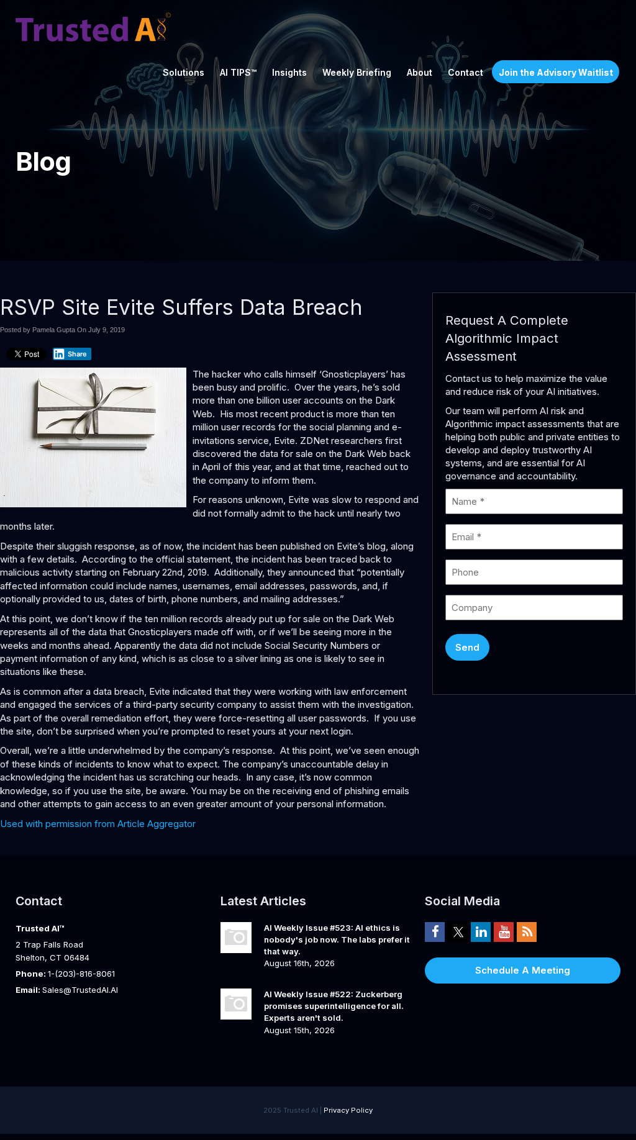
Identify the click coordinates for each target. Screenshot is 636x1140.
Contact (465, 72)
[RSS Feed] (527, 931)
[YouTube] (504, 931)
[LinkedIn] (481, 931)
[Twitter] (458, 931)
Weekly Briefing (356, 72)
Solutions (183, 72)
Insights (289, 72)
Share (77, 354)
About (419, 72)
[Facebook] (435, 931)
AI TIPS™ (238, 72)
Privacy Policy (348, 1110)
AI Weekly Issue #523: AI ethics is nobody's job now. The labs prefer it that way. (337, 939)
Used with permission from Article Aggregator (98, 824)
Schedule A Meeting (522, 970)
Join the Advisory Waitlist (556, 72)
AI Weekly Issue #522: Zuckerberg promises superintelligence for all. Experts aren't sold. (334, 1005)
